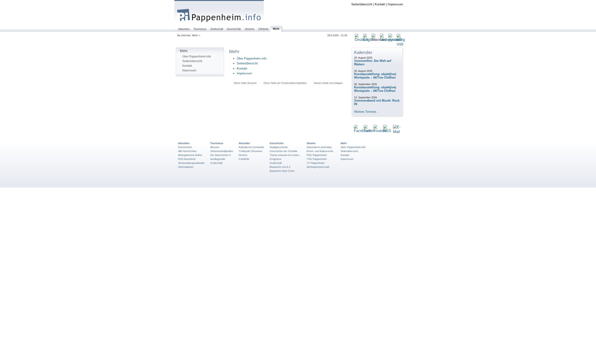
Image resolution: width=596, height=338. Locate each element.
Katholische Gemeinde (251, 147)
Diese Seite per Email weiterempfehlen (285, 83)
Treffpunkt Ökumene (250, 151)
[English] (369, 40)
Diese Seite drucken (245, 83)
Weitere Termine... (366, 111)
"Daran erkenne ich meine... (285, 155)
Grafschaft (216, 163)
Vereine (311, 143)
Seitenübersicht (361, 4)
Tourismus (216, 143)
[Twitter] (369, 131)
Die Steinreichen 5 (220, 155)
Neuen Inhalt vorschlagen (328, 83)
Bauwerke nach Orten (282, 170)
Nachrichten (185, 147)
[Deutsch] (362, 40)
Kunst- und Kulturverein (320, 151)
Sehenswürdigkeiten (221, 151)
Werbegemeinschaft (318, 167)
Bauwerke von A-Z (280, 167)
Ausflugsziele (217, 159)
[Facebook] (362, 131)
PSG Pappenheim (317, 155)
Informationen (185, 167)
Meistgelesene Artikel (190, 155)
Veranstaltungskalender (191, 163)
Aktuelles (184, 143)
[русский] (395, 40)
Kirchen (243, 155)
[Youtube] (380, 131)
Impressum (395, 4)
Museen (214, 147)
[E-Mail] (396, 132)
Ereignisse (275, 159)
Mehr (344, 143)
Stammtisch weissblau (319, 147)
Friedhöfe (244, 159)
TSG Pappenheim (317, 159)
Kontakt (380, 4)
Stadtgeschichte (279, 147)
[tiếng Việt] (401, 44)
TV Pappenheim (316, 163)
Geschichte (277, 143)
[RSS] (387, 131)
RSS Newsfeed (186, 159)
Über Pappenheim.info (196, 56)
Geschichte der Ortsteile (283, 151)
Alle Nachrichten (187, 151)
